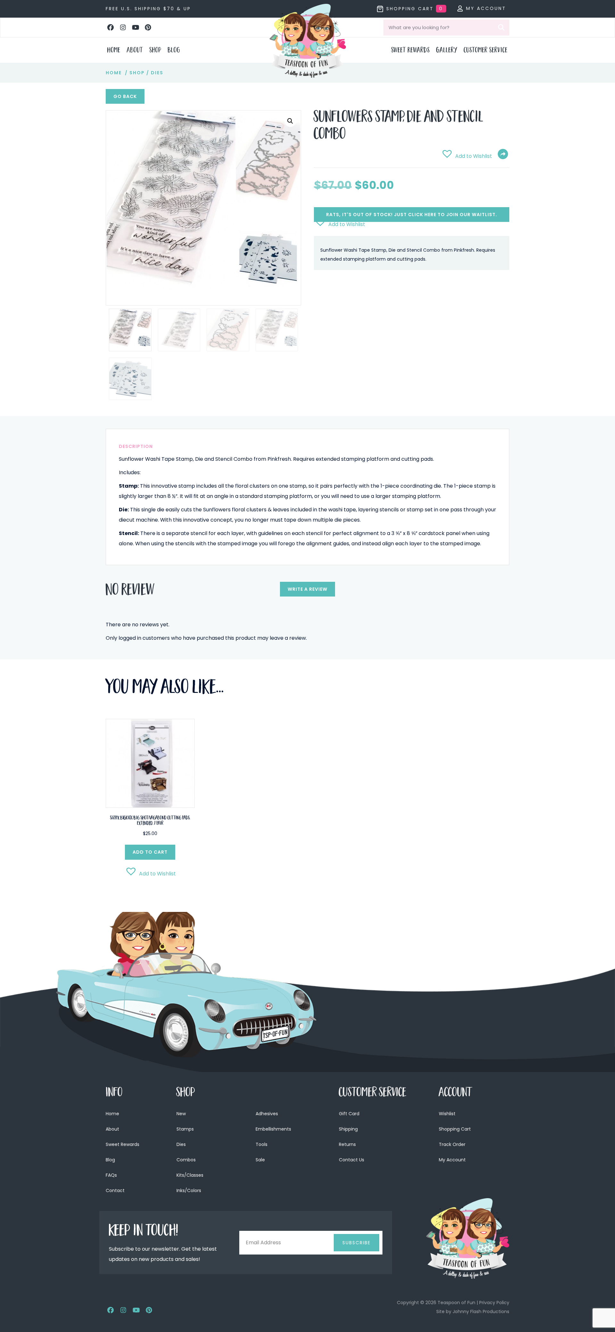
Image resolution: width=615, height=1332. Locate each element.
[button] (110, 27)
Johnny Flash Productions (481, 1311)
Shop (137, 72)
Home (114, 72)
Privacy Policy (494, 1302)
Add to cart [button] (150, 852)
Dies (157, 72)
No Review (130, 591)
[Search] (501, 28)
